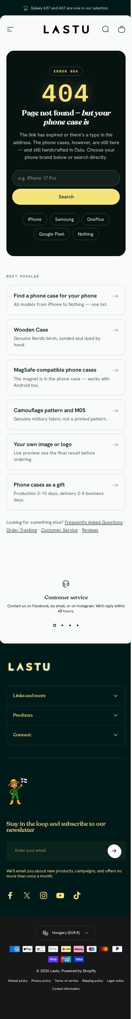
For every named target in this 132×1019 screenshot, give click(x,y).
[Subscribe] (109, 871)
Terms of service (74, 1001)
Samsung (64, 219)
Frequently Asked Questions (94, 522)
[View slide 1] (54, 625)
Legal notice (48, 1009)
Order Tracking (21, 530)
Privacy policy (49, 1001)
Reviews (90, 530)
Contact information (74, 1009)
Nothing (85, 234)
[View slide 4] (77, 625)
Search (66, 197)
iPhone (35, 219)
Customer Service (59, 530)
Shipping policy (100, 1001)
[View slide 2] (62, 625)
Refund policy (26, 1001)
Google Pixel (51, 234)
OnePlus (95, 219)
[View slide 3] (70, 625)
